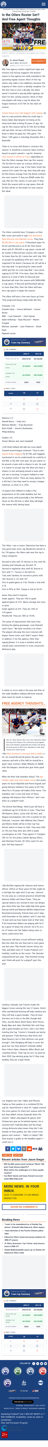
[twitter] (13, 1148)
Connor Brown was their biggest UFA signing (22, 113)
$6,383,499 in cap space (13, 242)
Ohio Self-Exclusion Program (14, 1423)
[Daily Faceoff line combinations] (34, 1148)
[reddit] (29, 1148)
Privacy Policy (9, 1408)
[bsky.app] (18, 1148)
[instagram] (37, 1363)
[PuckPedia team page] (40, 1148)
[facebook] (7, 1148)
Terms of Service (21, 1408)
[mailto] (24, 1148)
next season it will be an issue (16, 156)
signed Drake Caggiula (12, 454)
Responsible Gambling (37, 1408)
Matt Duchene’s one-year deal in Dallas (25, 753)
